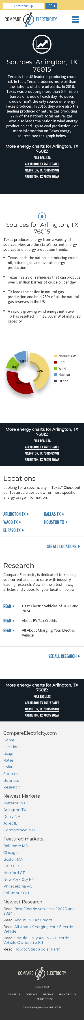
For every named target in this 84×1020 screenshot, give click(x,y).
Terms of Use (45, 999)
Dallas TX (52, 513)
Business (11, 780)
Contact (31, 994)
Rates (8, 760)
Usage (9, 753)
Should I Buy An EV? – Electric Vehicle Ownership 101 (36, 940)
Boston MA (13, 859)
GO (50, 6)
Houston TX (54, 522)
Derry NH (11, 816)
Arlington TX (14, 513)
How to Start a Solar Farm (37, 949)
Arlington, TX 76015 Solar (42, 176)
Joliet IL (10, 823)
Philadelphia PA (17, 886)
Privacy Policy (67, 994)
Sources (10, 774)
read (7, 606)
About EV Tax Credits (33, 920)
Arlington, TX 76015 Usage (42, 170)
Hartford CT (14, 873)
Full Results (42, 158)
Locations (11, 747)
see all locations (62, 546)
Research (11, 787)
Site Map (48, 994)
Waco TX (10, 522)
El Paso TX (12, 530)
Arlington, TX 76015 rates (42, 164)
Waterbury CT (16, 803)
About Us (14, 994)
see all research (62, 656)
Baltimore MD (15, 846)
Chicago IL (12, 853)
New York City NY (18, 879)
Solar (8, 767)
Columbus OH (16, 893)
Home (8, 740)
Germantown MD (19, 830)
